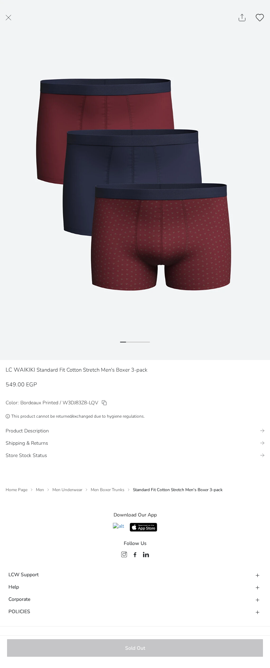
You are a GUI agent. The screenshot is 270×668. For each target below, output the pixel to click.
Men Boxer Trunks (107, 490)
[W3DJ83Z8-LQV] (104, 402)
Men (40, 490)
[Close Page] (8, 17)
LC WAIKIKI (20, 370)
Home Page (16, 490)
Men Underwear (67, 490)
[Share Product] (242, 17)
